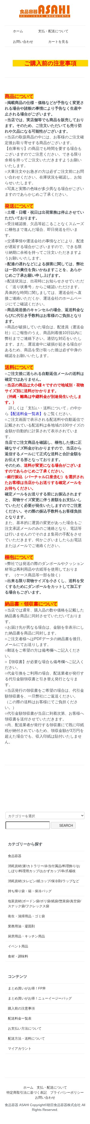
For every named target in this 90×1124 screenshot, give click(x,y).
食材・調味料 (18, 956)
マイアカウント (19, 1048)
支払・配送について (53, 31)
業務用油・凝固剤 (21, 926)
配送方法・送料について (26, 1038)
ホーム (18, 31)
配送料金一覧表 (19, 1018)
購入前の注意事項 (21, 1008)
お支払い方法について (25, 1028)
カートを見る (58, 41)
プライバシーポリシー (67, 1092)
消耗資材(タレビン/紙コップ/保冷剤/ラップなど (43, 881)
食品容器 (14, 856)
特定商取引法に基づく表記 (26, 1092)
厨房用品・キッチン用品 (26, 936)
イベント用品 (18, 946)
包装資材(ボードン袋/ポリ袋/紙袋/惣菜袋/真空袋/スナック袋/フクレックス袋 (44, 903)
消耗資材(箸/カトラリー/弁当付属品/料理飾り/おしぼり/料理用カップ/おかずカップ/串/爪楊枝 (44, 868)
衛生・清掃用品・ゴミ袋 (26, 916)
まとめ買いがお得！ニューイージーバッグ (40, 998)
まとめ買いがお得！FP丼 (27, 988)
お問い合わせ (23, 41)
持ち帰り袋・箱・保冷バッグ (30, 891)
